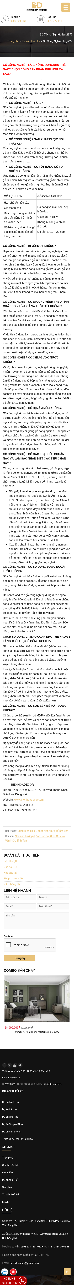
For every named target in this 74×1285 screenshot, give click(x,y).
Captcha (8, 936)
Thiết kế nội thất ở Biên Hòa (17, 1139)
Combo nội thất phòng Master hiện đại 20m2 (37, 1032)
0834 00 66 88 (61, 1246)
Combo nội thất (10, 1165)
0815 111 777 (42, 1255)
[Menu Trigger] (65, 7)
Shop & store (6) (13, 878)
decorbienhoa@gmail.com (24, 1263)
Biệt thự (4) (10, 861)
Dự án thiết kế (10, 1180)
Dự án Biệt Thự (10, 1102)
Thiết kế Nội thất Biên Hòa (30, 1084)
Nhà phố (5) (10, 872)
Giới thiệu (7, 1172)
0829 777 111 (44, 1246)
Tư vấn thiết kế (10, 1194)
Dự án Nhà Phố (10, 1116)
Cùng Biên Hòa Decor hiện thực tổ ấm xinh (43, 830)
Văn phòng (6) (12, 884)
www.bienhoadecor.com (29, 799)
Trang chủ (13, 41)
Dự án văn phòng (11, 1131)
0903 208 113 (28, 1246)
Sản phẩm (7, 1187)
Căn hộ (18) (10, 866)
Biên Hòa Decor (37, 6)
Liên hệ (6, 1202)
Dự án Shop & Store (13, 1124)
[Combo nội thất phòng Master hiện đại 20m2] (37, 1000)
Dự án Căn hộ (9, 1109)
